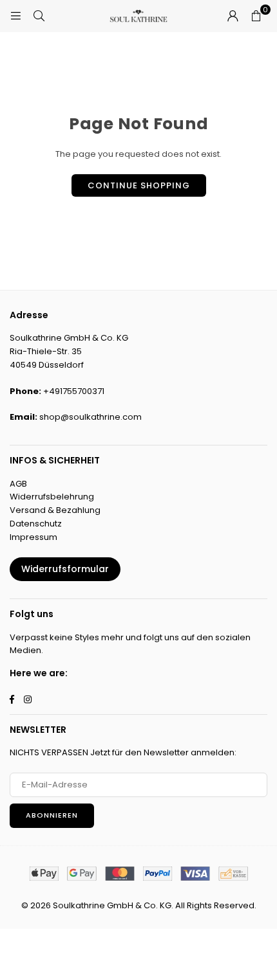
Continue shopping (139, 185)
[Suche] (38, 16)
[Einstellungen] (232, 16)
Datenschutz (36, 523)
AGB (18, 484)
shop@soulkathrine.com (90, 417)
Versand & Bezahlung (55, 510)
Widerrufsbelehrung (52, 496)
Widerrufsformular (65, 568)
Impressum (33, 537)
